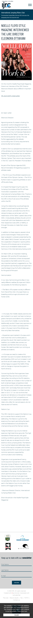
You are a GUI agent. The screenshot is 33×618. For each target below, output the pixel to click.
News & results (14, 598)
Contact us (16, 600)
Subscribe (16, 582)
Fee (21, 598)
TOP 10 (26, 598)
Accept (16, 615)
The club (5, 598)
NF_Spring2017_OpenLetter (10, 96)
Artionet (16, 593)
